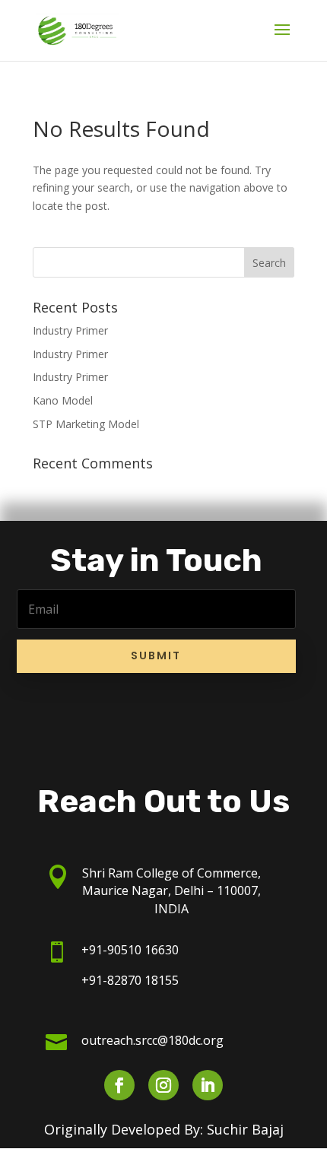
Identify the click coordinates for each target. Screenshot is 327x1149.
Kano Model (63, 400)
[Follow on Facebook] (119, 1085)
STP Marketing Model (86, 424)
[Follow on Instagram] (163, 1085)
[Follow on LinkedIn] (207, 1085)
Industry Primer (70, 330)
